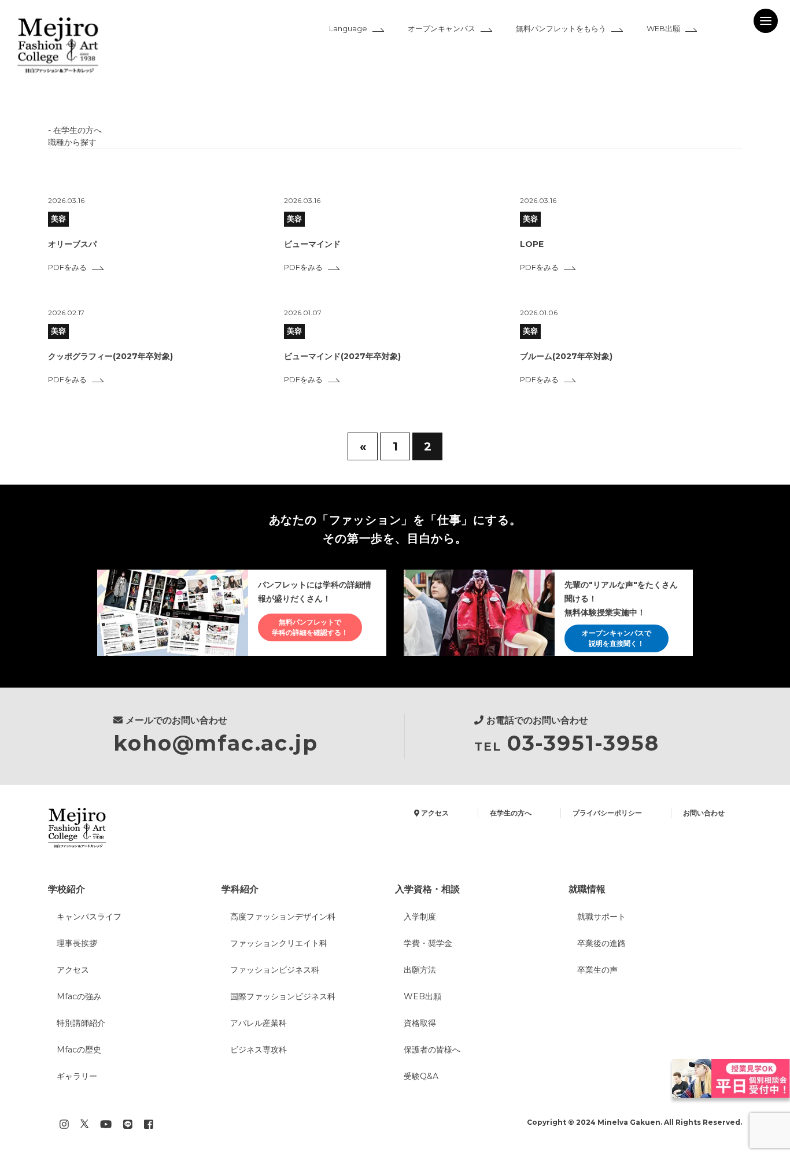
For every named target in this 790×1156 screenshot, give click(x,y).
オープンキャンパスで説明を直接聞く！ (616, 638)
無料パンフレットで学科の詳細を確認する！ (310, 627)
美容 (58, 218)
